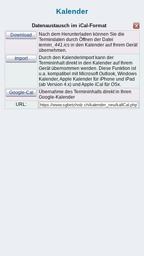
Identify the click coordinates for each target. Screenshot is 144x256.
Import (21, 58)
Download (21, 35)
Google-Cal (21, 92)
